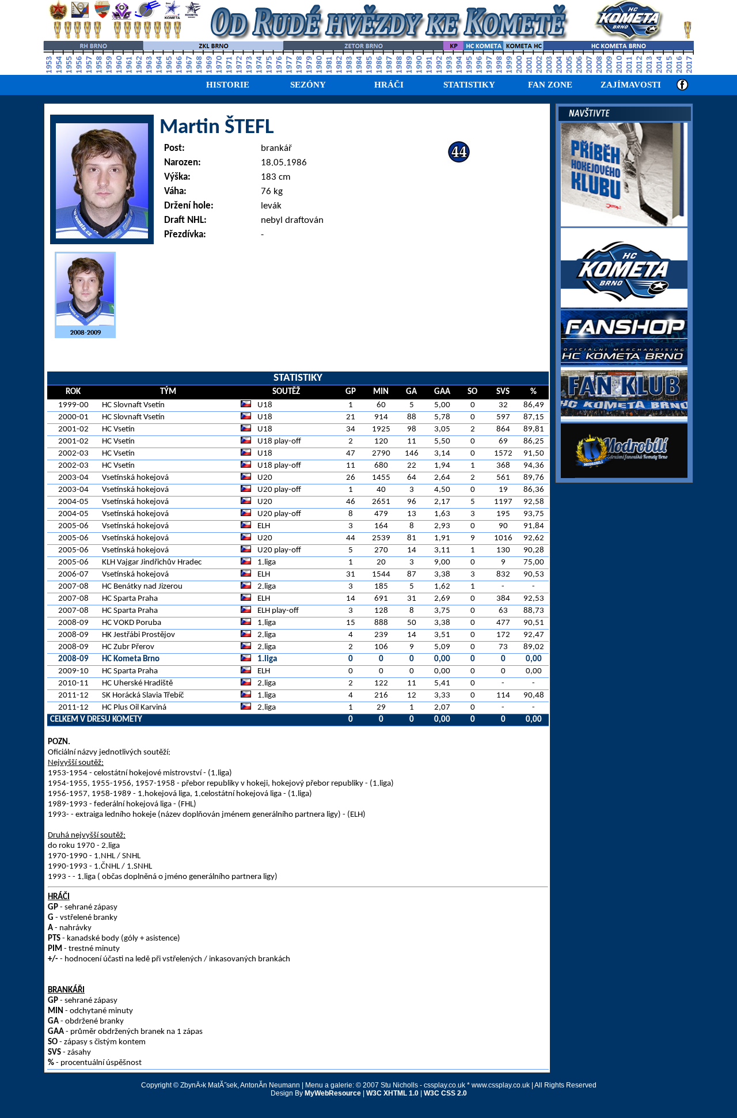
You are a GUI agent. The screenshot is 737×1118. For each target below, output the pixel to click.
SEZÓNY (308, 84)
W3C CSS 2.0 (445, 1093)
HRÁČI (389, 84)
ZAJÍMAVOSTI (631, 84)
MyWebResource (333, 1093)
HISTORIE (227, 84)
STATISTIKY (469, 84)
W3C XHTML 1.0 (392, 1093)
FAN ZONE (550, 84)
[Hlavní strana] (370, 39)
